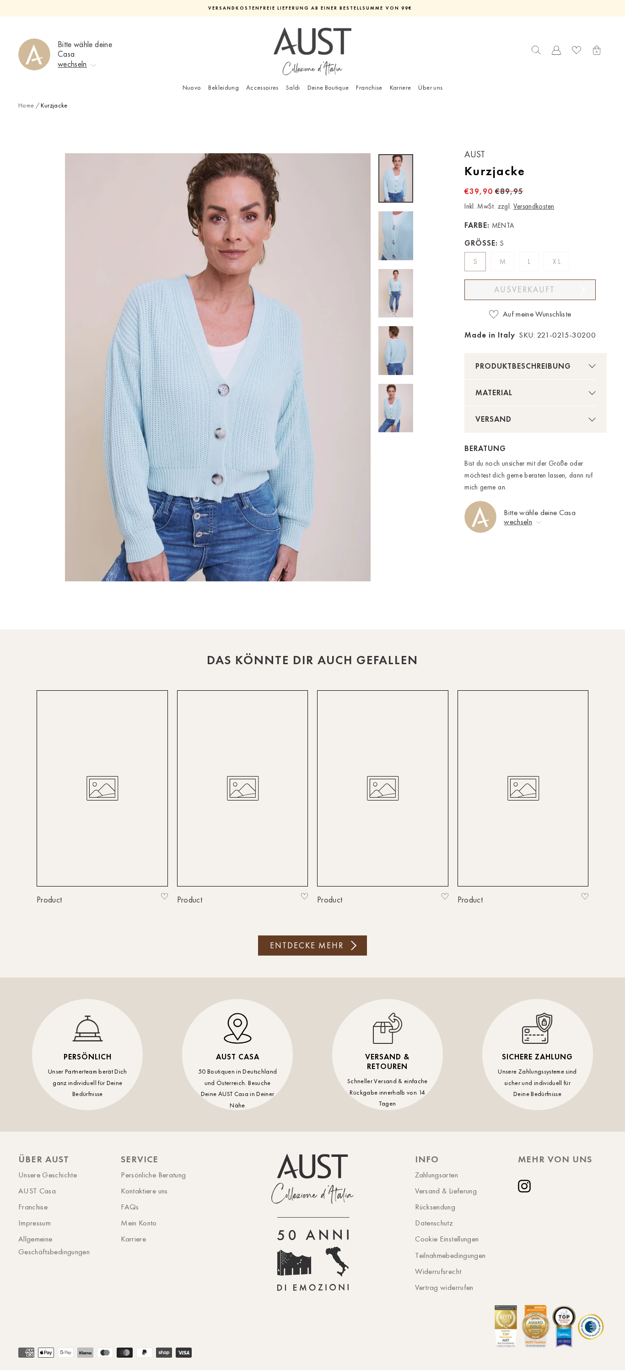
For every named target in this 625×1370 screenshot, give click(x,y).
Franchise (369, 87)
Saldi (293, 87)
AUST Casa (37, 1190)
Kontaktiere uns (144, 1190)
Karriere (400, 87)
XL (558, 262)
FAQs (130, 1206)
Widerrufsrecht (438, 1271)
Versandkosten (534, 206)
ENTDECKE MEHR (307, 945)
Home (26, 105)
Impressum (34, 1222)
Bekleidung (223, 87)
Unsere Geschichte (47, 1174)
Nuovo (192, 87)
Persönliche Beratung (153, 1174)
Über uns (430, 87)
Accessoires (262, 87)
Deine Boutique (328, 87)
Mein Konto (139, 1222)
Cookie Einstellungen (447, 1238)
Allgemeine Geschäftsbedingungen (54, 1245)
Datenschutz (434, 1222)
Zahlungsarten (436, 1174)
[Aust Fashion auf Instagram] (526, 1186)
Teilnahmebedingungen (450, 1255)
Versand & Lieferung (446, 1190)
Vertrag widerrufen (444, 1287)
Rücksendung (435, 1206)
